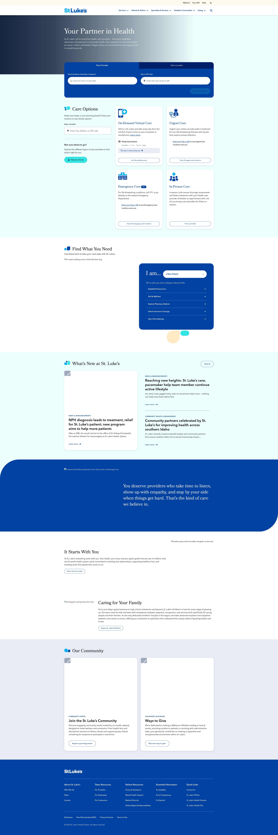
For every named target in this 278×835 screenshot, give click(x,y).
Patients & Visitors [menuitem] (138, 10)
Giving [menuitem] (200, 10)
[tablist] (139, 65)
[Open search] (211, 10)
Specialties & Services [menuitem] (159, 10)
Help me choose (77, 159)
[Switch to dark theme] (210, 2)
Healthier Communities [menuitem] (183, 10)
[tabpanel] (139, 83)
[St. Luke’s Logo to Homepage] (75, 10)
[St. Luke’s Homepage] (73, 771)
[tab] (101, 65)
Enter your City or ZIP (181, 141)
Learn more (135, 135)
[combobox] (102, 81)
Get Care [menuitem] (122, 10)
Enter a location (70, 124)
